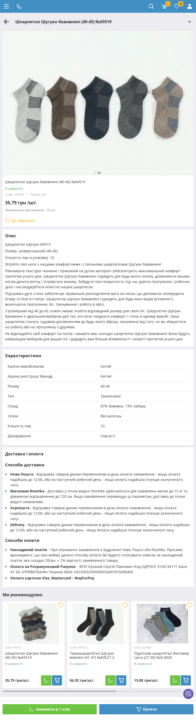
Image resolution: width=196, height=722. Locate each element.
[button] (96, 173)
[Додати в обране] (61, 605)
